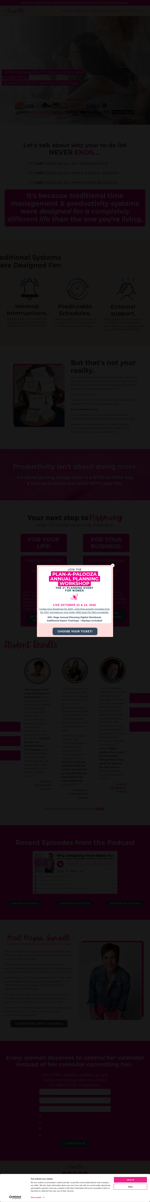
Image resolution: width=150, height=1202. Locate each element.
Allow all (130, 1180)
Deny (130, 1187)
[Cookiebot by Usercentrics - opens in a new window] (15, 1197)
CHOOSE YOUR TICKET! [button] (75, 631)
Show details (36, 1197)
